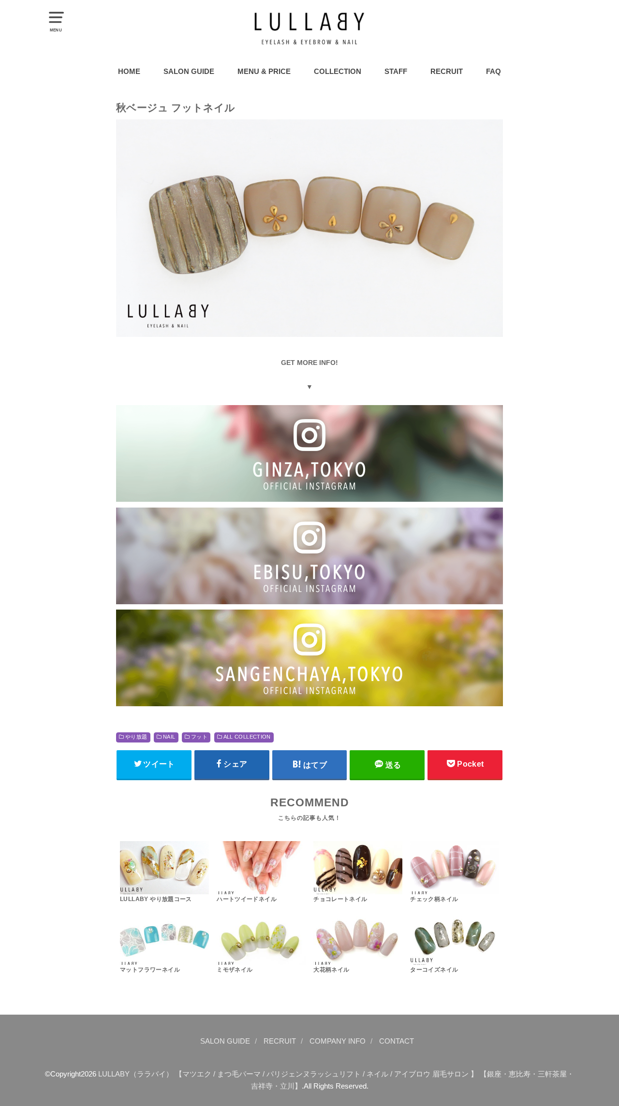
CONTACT (396, 1041)
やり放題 (136, 737)
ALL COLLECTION (247, 737)
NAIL (169, 737)
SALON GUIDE (188, 71)
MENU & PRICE (264, 71)
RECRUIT (446, 71)
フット (199, 737)
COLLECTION (337, 71)
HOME (129, 71)
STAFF (395, 71)
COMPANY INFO (338, 1041)
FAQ (493, 71)
